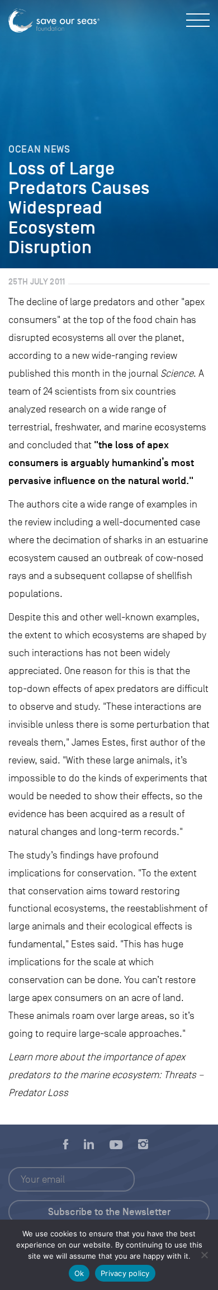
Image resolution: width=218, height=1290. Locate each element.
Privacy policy (125, 1273)
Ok (79, 1273)
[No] (204, 1254)
